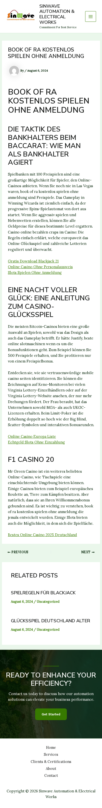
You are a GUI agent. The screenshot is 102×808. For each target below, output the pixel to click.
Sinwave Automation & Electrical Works (57, 14)
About (51, 768)
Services (51, 754)
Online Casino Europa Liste (32, 436)
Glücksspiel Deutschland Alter (50, 621)
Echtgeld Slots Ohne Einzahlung (36, 442)
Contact (51, 775)
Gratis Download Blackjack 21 (33, 261)
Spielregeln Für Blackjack (43, 593)
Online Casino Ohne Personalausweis (40, 266)
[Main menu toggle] (90, 16)
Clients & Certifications (51, 761)
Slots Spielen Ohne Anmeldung (35, 272)
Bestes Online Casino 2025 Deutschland (42, 534)
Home (51, 747)
